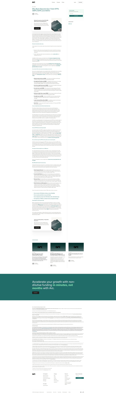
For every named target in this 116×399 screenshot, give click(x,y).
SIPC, (66, 316)
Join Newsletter (76, 15)
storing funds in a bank (41, 74)
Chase (58, 133)
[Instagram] (83, 392)
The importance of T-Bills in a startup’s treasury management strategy (46, 198)
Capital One (38, 134)
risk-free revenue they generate (53, 137)
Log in (75, 2)
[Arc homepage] (33, 2)
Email (82, 375)
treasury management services (54, 58)
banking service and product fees (54, 63)
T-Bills (38, 60)
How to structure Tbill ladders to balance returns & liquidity (44, 193)
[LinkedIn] (82, 392)
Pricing (63, 2)
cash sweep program (54, 205)
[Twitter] (80, 392)
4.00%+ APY (34, 136)
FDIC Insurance (40, 204)
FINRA (64, 316)
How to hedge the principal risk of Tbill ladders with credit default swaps (46, 196)
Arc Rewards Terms (46, 369)
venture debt (55, 54)
